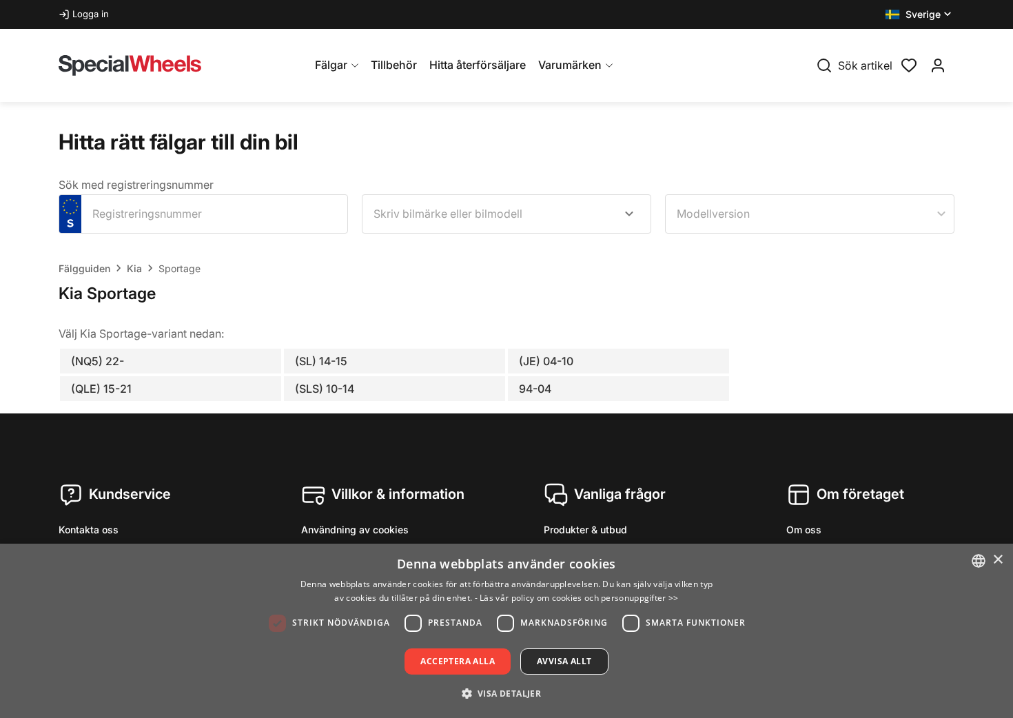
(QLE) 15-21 (101, 389)
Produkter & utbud (585, 529)
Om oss (803, 529)
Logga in (90, 13)
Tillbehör (394, 65)
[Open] (629, 213)
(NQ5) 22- (97, 361)
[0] (909, 64)
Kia (134, 268)
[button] (919, 14)
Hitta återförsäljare (477, 65)
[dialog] (506, 631)
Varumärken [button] (570, 65)
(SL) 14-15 (321, 361)
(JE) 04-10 (546, 361)
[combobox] (506, 214)
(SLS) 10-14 (324, 389)
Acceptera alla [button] (457, 661)
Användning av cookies (355, 529)
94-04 (535, 389)
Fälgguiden (84, 268)
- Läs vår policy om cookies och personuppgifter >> (577, 598)
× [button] (997, 560)
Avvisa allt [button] (564, 661)
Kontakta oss (89, 529)
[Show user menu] (938, 65)
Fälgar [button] (331, 65)
